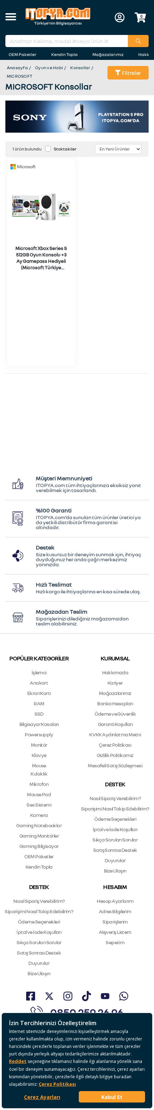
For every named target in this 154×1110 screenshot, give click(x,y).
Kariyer (115, 683)
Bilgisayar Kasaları (39, 724)
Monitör (39, 745)
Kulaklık (38, 774)
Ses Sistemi (39, 805)
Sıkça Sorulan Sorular (115, 840)
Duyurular (115, 860)
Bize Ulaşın (115, 871)
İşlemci (39, 672)
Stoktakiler (65, 149)
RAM (39, 703)
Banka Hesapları (115, 703)
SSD (39, 714)
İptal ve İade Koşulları (115, 829)
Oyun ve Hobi (49, 67)
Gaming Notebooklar (39, 825)
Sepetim (115, 942)
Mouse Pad (39, 794)
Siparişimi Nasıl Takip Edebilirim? (115, 808)
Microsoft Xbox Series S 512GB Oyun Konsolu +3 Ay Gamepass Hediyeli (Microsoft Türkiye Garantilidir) (41, 261)
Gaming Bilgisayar (38, 846)
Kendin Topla (64, 54)
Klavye (39, 755)
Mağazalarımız (108, 54)
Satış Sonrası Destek (115, 850)
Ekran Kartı (39, 693)
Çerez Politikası (115, 745)
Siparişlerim (114, 922)
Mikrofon (38, 784)
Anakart (39, 683)
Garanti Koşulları (115, 724)
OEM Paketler (23, 54)
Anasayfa (17, 67)
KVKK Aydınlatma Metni (115, 734)
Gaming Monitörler (39, 836)
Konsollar (80, 67)
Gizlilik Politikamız (115, 755)
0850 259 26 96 (87, 1012)
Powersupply (39, 734)
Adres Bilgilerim (115, 911)
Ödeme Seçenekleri (115, 819)
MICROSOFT (19, 76)
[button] (10, 17)
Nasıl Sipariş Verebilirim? (115, 798)
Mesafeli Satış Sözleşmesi (115, 765)
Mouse (39, 765)
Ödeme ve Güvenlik (115, 714)
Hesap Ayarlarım (115, 901)
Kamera (39, 815)
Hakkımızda (115, 672)
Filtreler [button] (131, 72)
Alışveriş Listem (115, 932)
